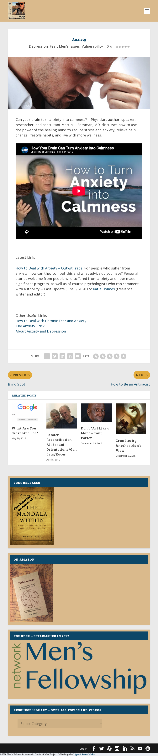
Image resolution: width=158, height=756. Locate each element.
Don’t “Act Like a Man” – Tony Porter (95, 433)
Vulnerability (92, 46)
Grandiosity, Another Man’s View (128, 445)
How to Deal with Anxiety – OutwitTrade (49, 268)
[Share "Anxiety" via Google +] (62, 356)
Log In (83, 748)
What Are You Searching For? (25, 430)
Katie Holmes (104, 289)
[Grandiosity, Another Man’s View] (131, 418)
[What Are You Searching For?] (27, 412)
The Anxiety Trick (30, 326)
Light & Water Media (84, 754)
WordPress (71, 748)
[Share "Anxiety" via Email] (78, 356)
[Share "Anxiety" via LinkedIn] (70, 356)
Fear (53, 46)
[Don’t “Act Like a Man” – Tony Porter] (96, 412)
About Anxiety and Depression (41, 331)
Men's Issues (69, 46)
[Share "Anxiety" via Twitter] (55, 356)
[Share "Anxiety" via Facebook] (47, 356)
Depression (38, 46)
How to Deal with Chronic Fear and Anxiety (51, 320)
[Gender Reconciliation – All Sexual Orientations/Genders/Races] (61, 416)
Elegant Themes (34, 748)
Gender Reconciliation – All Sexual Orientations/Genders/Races (61, 444)
